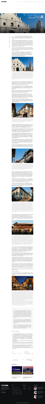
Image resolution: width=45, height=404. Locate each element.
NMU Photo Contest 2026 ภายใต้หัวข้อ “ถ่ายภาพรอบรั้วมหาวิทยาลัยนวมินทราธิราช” (40, 388)
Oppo (19, 389)
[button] (31, 364)
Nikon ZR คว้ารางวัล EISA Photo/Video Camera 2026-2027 (40, 397)
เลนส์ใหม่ (13, 394)
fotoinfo (18, 387)
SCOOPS (34, 1)
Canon (13, 387)
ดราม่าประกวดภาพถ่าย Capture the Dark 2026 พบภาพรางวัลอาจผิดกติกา (16, 377)
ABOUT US (42, 1)
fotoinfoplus (13, 389)
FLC (15, 387)
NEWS (21, 1)
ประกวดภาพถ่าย (17, 392)
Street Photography (14, 353)
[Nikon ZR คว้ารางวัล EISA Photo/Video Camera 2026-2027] (35, 396)
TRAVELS (18, 353)
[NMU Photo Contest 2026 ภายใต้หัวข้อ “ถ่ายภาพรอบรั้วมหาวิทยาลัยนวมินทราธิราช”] (35, 388)
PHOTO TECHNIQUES (29, 1)
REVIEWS (24, 1)
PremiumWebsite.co (26, 402)
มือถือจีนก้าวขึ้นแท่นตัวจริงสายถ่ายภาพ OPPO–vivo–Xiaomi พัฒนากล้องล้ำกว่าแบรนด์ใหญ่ (41, 392)
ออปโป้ (21, 392)
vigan (20, 353)
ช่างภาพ (13, 392)
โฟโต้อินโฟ (20, 394)
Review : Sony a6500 (15, 360)
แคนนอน (17, 394)
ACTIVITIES (38, 1)
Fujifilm (17, 389)
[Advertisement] (22, 8)
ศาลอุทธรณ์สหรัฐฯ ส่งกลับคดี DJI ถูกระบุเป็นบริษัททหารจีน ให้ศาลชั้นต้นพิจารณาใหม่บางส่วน (28, 377)
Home (18, 1)
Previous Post (15, 359)
